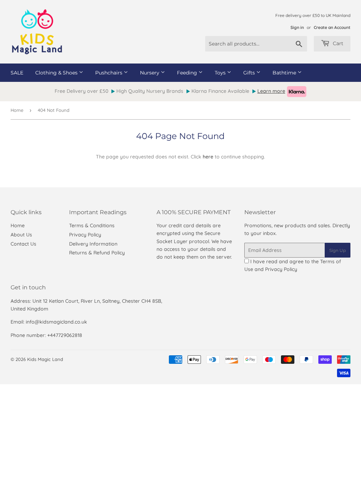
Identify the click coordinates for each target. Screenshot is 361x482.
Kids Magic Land (45, 359)
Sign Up (337, 250)
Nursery (150, 73)
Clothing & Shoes (57, 73)
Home (17, 110)
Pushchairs (109, 73)
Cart (337, 43)
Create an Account (332, 27)
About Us (21, 234)
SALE (17, 73)
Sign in (297, 27)
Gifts (249, 73)
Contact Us (23, 244)
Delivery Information (93, 244)
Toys (221, 73)
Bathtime (285, 73)
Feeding (187, 73)
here (208, 156)
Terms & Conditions (92, 225)
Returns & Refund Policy (97, 252)
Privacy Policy (85, 234)
